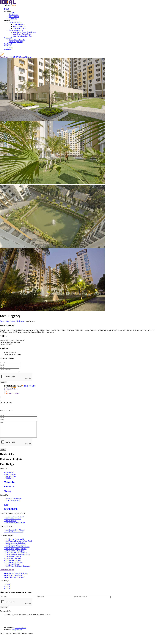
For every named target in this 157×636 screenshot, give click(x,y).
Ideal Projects (10, 321)
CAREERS (8, 44)
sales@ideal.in (26, 57)
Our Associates (14, 17)
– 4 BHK (7, 588)
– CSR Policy (9, 478)
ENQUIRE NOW (13, 393)
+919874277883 (15, 57)
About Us (12, 13)
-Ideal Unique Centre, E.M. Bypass (16, 573)
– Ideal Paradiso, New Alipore (14, 523)
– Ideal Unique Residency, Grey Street (17, 566)
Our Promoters (13, 15)
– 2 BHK (7, 584)
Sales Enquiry (4, 57)
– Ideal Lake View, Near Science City (17, 554)
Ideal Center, (22, 34)
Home (2, 321)
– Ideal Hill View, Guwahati (13, 532)
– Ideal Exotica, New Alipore (14, 530)
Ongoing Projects (19, 24)
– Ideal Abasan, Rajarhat (12, 558)
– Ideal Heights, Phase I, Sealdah (15, 549)
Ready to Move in (19, 26)
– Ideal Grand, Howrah (12, 564)
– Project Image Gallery (12, 500)
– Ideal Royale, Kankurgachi (14, 539)
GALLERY (8, 38)
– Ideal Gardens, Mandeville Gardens (16, 547)
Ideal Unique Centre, (24, 32)
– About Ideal (8, 472)
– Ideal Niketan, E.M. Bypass (14, 551)
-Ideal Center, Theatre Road (13, 575)
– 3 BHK (7, 586)
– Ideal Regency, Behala (12, 556)
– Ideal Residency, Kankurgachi (15, 545)
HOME (6, 9)
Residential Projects (15, 22)
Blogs (10, 47)
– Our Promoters (9, 474)
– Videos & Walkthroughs (13, 499)
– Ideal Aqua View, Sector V (14, 517)
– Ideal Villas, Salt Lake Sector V (15, 552)
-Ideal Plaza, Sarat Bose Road (14, 577)
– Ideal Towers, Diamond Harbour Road (18, 541)
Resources (7, 45)
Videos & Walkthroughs (17, 40)
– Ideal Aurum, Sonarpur (12, 519)
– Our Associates (10, 476)
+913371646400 (20, 628)
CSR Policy (13, 19)
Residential (20, 321)
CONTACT (8, 49)
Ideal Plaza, (22, 36)
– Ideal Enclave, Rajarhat (12, 560)
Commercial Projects (16, 30)
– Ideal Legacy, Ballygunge (13, 562)
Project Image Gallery (16, 42)
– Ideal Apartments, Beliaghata (14, 543)
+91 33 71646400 (29, 386)
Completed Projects (19, 28)
